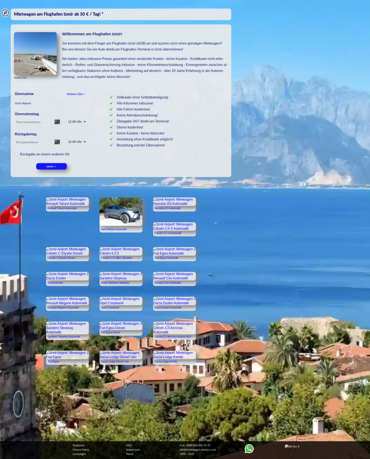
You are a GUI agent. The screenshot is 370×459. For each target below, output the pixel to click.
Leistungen (79, 454)
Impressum (133, 449)
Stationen (78, 445)
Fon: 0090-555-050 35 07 (195, 445)
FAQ (129, 445)
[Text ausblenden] (5, 16)
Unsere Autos (81, 449)
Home (129, 454)
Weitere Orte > (76, 94)
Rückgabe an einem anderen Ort (43, 154)
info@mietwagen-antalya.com (198, 449)
